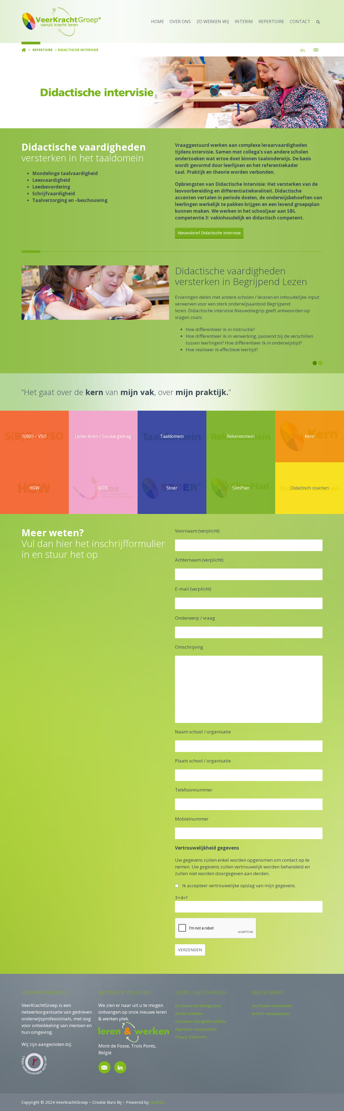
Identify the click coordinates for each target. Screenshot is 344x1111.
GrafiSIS (157, 1102)
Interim (244, 21)
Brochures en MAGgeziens (198, 1005)
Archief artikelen (189, 1013)
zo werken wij (212, 21)
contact (300, 21)
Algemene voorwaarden (196, 1029)
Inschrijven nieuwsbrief (271, 1005)
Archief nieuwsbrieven (271, 1013)
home (157, 21)
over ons (180, 21)
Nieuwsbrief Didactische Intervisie (209, 232)
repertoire (271, 21)
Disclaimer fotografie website (200, 1021)
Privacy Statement (191, 1036)
